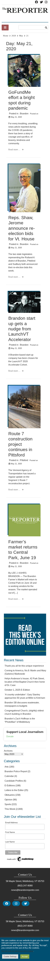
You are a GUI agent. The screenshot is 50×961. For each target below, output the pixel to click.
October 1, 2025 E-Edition (17, 690)
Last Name (10, 842)
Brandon (24, 113)
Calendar (9, 776)
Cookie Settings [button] (10, 956)
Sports (8, 804)
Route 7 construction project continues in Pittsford (20, 444)
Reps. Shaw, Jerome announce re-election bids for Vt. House (21, 228)
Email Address (11, 822)
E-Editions (10, 785)
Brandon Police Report (16, 771)
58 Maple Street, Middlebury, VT (21, 881)
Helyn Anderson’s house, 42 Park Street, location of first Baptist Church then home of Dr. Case (25, 681)
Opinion (8, 799)
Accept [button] (25, 956)
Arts (6, 767)
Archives (8, 751)
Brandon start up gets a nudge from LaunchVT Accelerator (21, 329)
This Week (10, 809)
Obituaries (10, 795)
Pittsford (24, 460)
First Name (10, 832)
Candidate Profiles (14, 781)
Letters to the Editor (14, 790)
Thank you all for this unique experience (24, 666)
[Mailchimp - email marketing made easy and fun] (20, 861)
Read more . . (14, 149)
